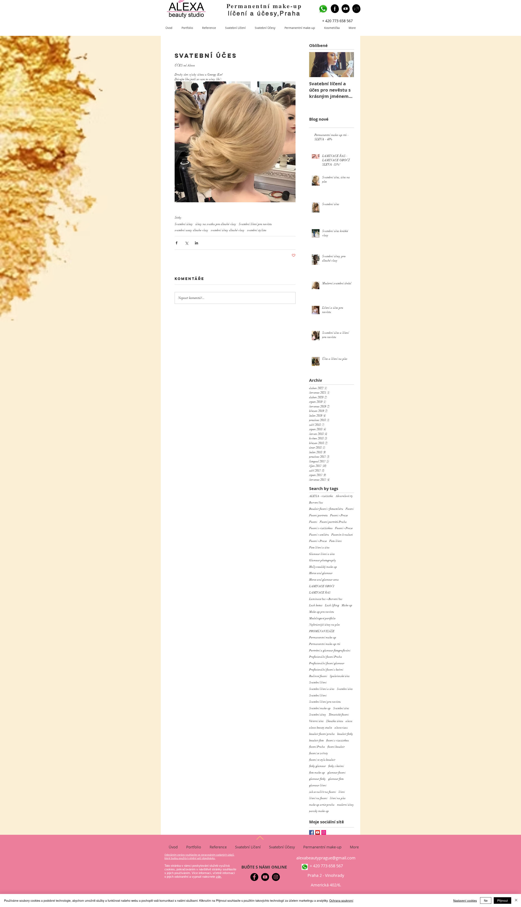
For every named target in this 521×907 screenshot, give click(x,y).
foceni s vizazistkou (337, 740)
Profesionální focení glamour (326, 663)
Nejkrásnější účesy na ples (324, 624)
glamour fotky (317, 779)
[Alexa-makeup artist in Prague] (345, 8)
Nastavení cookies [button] (465, 900)
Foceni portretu (318, 515)
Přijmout (502, 900)
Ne (486, 900)
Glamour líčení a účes (322, 554)
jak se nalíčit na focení (322, 792)
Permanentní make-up (264, 5)
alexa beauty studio (320, 727)
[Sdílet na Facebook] (176, 243)
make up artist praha (322, 804)
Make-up (346, 605)
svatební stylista (256, 230)
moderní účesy (345, 804)
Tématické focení (339, 714)
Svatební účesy (184, 224)
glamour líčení (317, 785)
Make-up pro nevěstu (321, 612)
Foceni (350, 509)
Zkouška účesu (334, 721)
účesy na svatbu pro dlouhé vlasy (215, 224)
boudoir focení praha (322, 734)
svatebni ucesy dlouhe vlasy (191, 230)
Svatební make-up (320, 708)
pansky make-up (319, 811)
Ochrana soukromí (341, 900)
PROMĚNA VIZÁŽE (322, 631)
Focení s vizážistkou (321, 528)
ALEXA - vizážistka (321, 496)
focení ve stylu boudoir (322, 759)
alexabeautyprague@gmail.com (326, 858)
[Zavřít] (516, 900)
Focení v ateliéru (319, 534)
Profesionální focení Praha (325, 657)
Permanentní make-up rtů (324, 644)
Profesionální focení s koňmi (326, 669)
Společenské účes (340, 676)
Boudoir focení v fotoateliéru (326, 509)
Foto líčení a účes (319, 547)
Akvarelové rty (344, 496)
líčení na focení (318, 798)
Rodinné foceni (318, 676)
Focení (313, 522)
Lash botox (316, 605)
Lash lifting (332, 605)
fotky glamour (317, 766)
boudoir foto (316, 740)
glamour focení (336, 772)
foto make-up (317, 772)
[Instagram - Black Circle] (276, 877)
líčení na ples (338, 798)
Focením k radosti (342, 534)
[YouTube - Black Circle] (265, 877)
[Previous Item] (315, 64)
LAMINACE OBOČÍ (321, 586)
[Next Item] (347, 64)
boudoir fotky (345, 734)
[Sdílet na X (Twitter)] (186, 243)
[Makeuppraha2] (335, 8)
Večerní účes (316, 721)
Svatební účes (345, 689)
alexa (349, 721)
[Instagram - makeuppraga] (356, 8)
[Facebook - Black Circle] (254, 877)
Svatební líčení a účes (321, 689)
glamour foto (336, 779)
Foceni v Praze (339, 515)
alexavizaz (341, 727)
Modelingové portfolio (322, 618)
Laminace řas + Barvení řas (325, 599)
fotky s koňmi (336, 766)
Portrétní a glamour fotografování (329, 650)
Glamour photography (322, 560)
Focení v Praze (344, 528)
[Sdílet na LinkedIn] (196, 243)
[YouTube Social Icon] (317, 832)
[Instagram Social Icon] (323, 832)
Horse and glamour (321, 573)
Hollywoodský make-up (323, 567)
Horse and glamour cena (324, 579)
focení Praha (317, 746)
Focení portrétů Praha (333, 522)
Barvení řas (316, 502)
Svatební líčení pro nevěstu (255, 224)
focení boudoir (336, 746)
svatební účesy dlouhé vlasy (228, 230)
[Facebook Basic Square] (311, 832)
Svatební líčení (318, 682)
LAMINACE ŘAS (320, 592)
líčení (341, 792)
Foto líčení (335, 541)
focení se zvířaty (318, 753)
